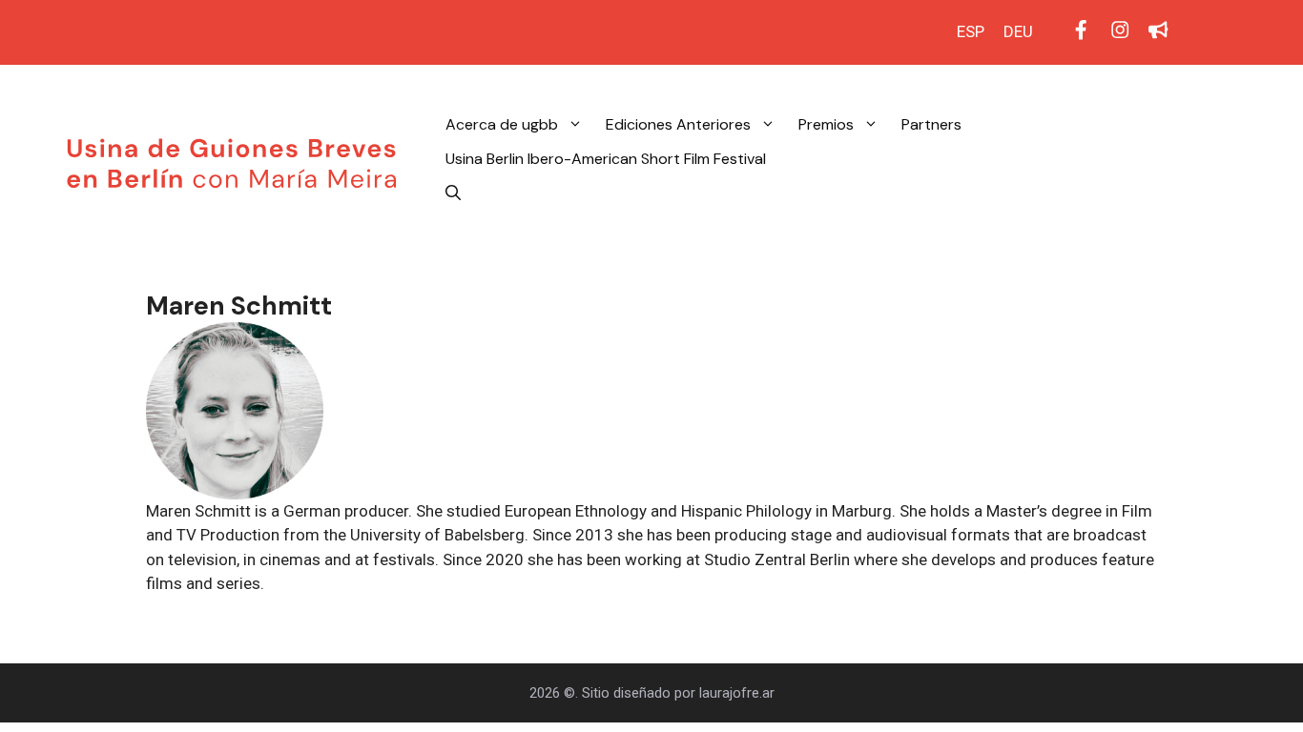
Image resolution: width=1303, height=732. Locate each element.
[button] (576, 125)
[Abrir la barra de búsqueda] (453, 193)
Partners (931, 124)
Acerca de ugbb (501, 124)
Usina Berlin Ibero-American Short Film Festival (605, 159)
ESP (970, 31)
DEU (1018, 31)
